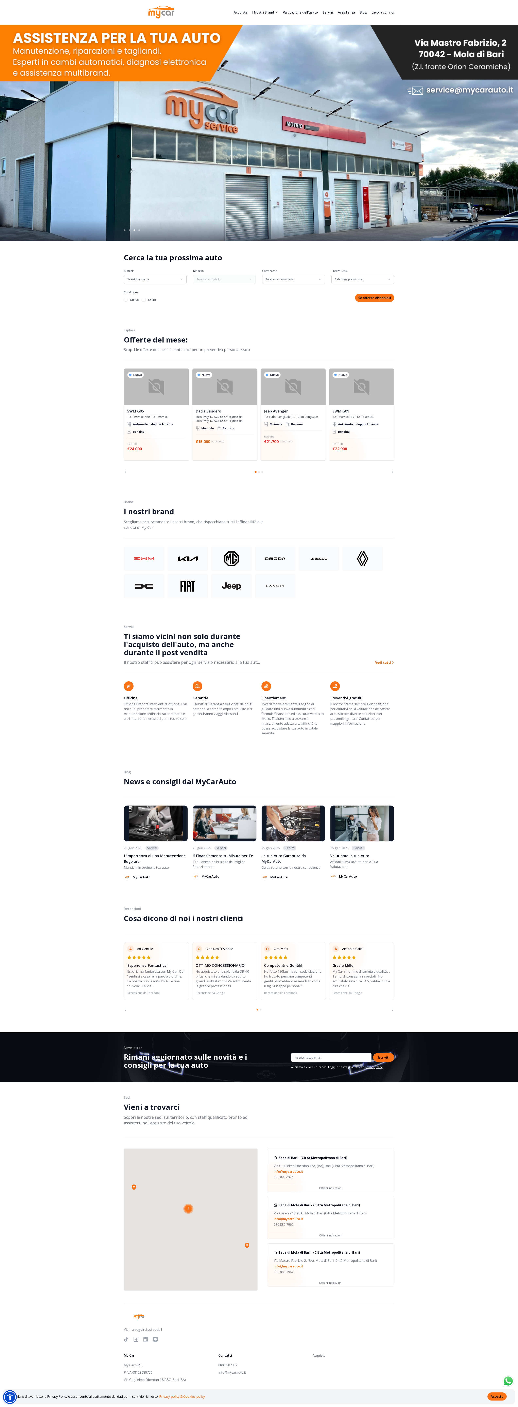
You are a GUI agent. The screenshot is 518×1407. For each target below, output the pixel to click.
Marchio (129, 271)
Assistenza (346, 12)
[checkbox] (125, 300)
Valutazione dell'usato (300, 12)
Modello (198, 271)
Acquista (240, 12)
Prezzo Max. (339, 271)
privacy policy (373, 1067)
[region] (259, 421)
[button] (134, 1187)
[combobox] (155, 279)
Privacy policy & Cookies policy (182, 1396)
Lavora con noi (383, 12)
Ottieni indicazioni (330, 1188)
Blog (363, 12)
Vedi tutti (383, 662)
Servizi (328, 12)
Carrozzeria (269, 271)
